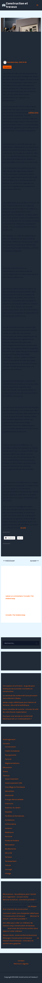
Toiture (8, 865)
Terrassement (10, 861)
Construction (10, 747)
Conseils (7, 67)
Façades (8, 812)
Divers (5, 771)
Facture (8, 759)
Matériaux (9, 832)
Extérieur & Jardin (12, 807)
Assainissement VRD (13, 783)
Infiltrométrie (10, 824)
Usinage (8, 869)
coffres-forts (33, 112)
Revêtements (10, 849)
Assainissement (11, 779)
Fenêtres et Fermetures (14, 816)
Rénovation (10, 845)
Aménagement (9, 739)
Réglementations (12, 763)
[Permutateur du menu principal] (37, 5)
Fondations (9, 820)
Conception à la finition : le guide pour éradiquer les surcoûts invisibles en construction (19, 688)
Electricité (9, 795)
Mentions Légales (21, 964)
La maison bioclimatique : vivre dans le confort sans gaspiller (21, 940)
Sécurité (8, 853)
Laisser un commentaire (14, 596)
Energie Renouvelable (14, 799)
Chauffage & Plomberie (15, 787)
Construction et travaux (17, 5)
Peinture (8, 836)
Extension (9, 803)
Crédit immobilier (12, 751)
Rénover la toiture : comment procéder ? (19, 899)
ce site (23, 528)
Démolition (9, 791)
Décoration (7, 767)
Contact (21, 961)
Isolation (8, 828)
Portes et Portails (12, 840)
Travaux (6, 775)
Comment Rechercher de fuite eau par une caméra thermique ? (19, 588)
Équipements (10, 755)
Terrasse (8, 857)
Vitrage (8, 873)
